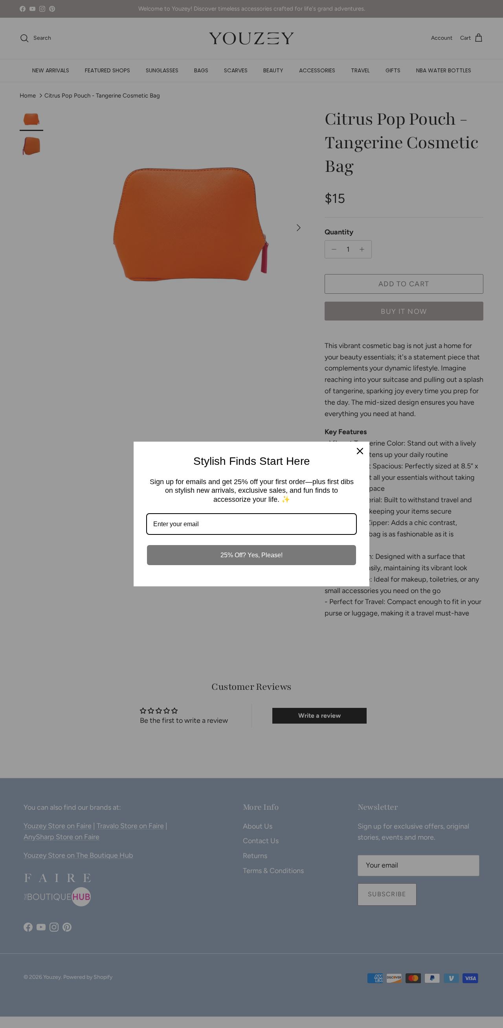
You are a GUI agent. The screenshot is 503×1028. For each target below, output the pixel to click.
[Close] (360, 451)
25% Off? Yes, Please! (251, 555)
